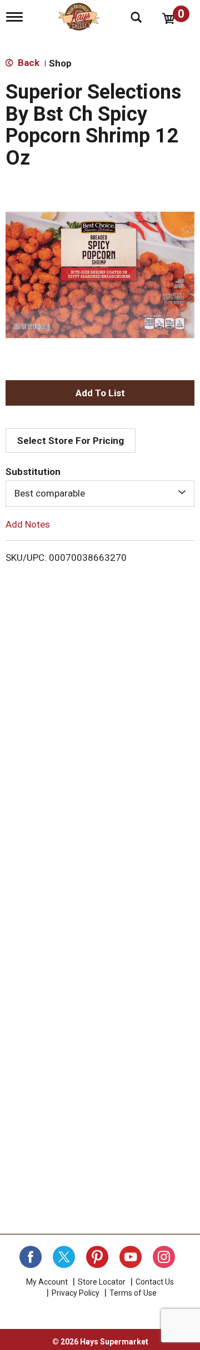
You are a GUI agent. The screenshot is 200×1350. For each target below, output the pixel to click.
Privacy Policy (75, 1292)
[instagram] (164, 1257)
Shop (60, 63)
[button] (100, 393)
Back (27, 62)
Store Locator (102, 1281)
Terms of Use (133, 1292)
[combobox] (100, 493)
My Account (47, 1281)
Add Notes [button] (28, 523)
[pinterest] (97, 1257)
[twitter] (64, 1257)
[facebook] (30, 1257)
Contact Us (155, 1281)
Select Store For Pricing (70, 440)
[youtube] (130, 1257)
